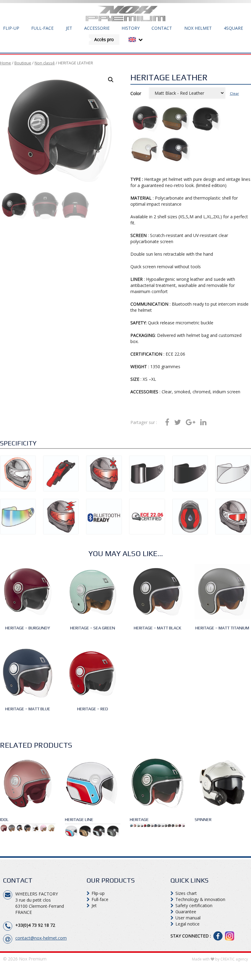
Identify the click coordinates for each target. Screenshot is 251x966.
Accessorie (97, 28)
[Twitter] (177, 422)
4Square (233, 28)
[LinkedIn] (203, 422)
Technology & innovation (200, 899)
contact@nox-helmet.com (41, 938)
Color (135, 93)
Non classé (45, 63)
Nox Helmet (198, 28)
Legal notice (187, 924)
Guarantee (185, 911)
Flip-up (11, 28)
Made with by (220, 959)
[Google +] (190, 422)
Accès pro (104, 39)
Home (5, 63)
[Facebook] (167, 422)
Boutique (22, 63)
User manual (187, 918)
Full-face (42, 28)
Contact (162, 28)
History (131, 28)
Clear (234, 93)
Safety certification (193, 905)
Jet (69, 28)
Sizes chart (186, 893)
